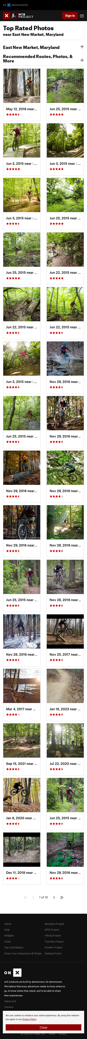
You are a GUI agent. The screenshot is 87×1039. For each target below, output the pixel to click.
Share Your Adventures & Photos (23, 953)
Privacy (62, 1033)
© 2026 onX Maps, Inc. (33, 1033)
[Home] (20, 15)
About (7, 923)
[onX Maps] (12, 975)
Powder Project (53, 947)
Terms (52, 1033)
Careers (9, 1007)
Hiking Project (53, 935)
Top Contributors (13, 947)
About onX (10, 1001)
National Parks (53, 953)
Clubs (7, 941)
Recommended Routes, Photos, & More (38, 58)
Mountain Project (54, 923)
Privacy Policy (29, 1019)
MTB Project (52, 929)
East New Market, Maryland (31, 46)
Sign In (70, 15)
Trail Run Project (54, 941)
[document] (43, 1022)
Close (43, 1027)
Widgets (9, 935)
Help (7, 929)
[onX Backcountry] (15, 5)
